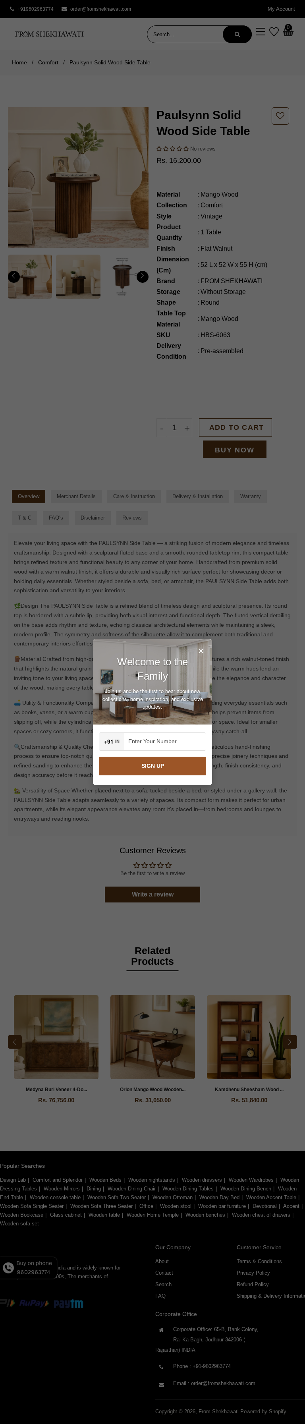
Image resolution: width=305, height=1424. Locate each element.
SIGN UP (152, 766)
